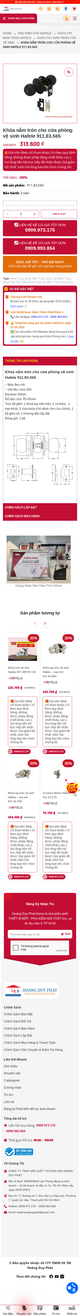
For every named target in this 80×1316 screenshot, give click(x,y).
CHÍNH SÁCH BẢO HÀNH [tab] (22, 516)
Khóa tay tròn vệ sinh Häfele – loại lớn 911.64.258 (21, 797)
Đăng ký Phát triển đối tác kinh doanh (29, 1109)
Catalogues (12, 1080)
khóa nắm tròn (34, 278)
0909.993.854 (58, 316)
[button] (41, 9)
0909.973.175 (39, 316)
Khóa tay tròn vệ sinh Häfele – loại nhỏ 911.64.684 (56, 672)
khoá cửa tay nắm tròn (44, 281)
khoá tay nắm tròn (58, 278)
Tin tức (8, 1094)
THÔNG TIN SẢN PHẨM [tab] (21, 361)
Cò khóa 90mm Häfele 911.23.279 (56, 795)
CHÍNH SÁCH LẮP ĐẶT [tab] (21, 507)
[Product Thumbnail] (68, 72)
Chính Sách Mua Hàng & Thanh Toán (30, 1042)
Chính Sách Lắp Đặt (18, 1035)
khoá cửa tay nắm (15, 281)
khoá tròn (16, 278)
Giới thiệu (10, 1066)
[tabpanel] (40, 434)
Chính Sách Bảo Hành (19, 1028)
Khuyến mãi (12, 1073)
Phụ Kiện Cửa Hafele (34, 33)
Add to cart (59, 214)
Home (7, 33)
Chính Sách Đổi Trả (17, 1021)
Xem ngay (16, 306)
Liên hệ (9, 1102)
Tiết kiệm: (10, 178)
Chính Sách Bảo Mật (18, 1014)
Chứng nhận (12, 1087)
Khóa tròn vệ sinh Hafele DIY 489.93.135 (22, 669)
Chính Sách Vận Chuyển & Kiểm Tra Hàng (33, 1049)
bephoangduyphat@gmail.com (36, 1212)
